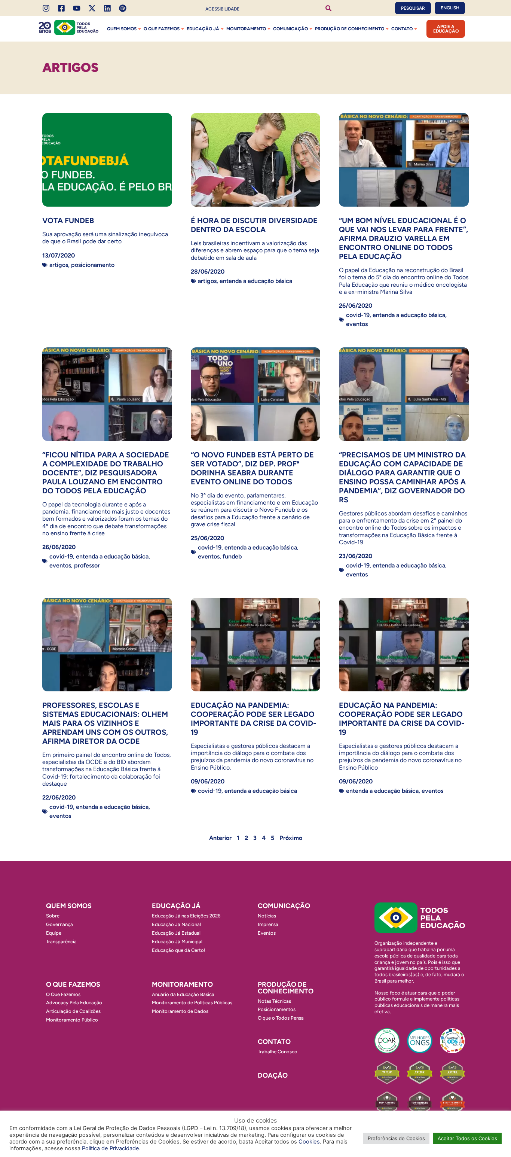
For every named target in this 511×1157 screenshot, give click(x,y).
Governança (59, 924)
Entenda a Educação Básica (256, 280)
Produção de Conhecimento (349, 28)
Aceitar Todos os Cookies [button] (467, 1138)
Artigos (58, 264)
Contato (402, 28)
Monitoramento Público (72, 1020)
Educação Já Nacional (176, 924)
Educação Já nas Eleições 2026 (186, 916)
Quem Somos (122, 28)
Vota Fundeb (68, 220)
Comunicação (290, 28)
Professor (87, 565)
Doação (273, 1075)
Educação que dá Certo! (178, 950)
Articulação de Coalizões (73, 1011)
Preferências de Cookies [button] (396, 1138)
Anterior (220, 837)
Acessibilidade (222, 9)
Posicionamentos (277, 1009)
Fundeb (232, 556)
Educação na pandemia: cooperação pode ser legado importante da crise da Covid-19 (253, 719)
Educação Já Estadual (176, 933)
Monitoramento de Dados (180, 1011)
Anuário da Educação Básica (183, 994)
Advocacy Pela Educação (74, 1002)
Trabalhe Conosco (277, 1051)
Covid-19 (358, 315)
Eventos (357, 324)
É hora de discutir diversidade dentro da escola (254, 225)
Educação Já (203, 28)
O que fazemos (162, 28)
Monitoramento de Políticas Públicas (192, 1002)
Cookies (309, 1141)
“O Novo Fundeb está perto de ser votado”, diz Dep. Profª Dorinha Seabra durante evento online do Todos (252, 468)
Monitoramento (246, 28)
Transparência (61, 941)
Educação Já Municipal (177, 941)
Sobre (52, 916)
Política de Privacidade (110, 1148)
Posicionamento (92, 264)
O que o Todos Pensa (281, 1018)
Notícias (267, 916)
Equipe (53, 933)
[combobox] (357, 8)
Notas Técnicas (274, 1001)
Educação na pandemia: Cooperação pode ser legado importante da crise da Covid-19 (401, 719)
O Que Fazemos (63, 994)
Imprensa (268, 924)
